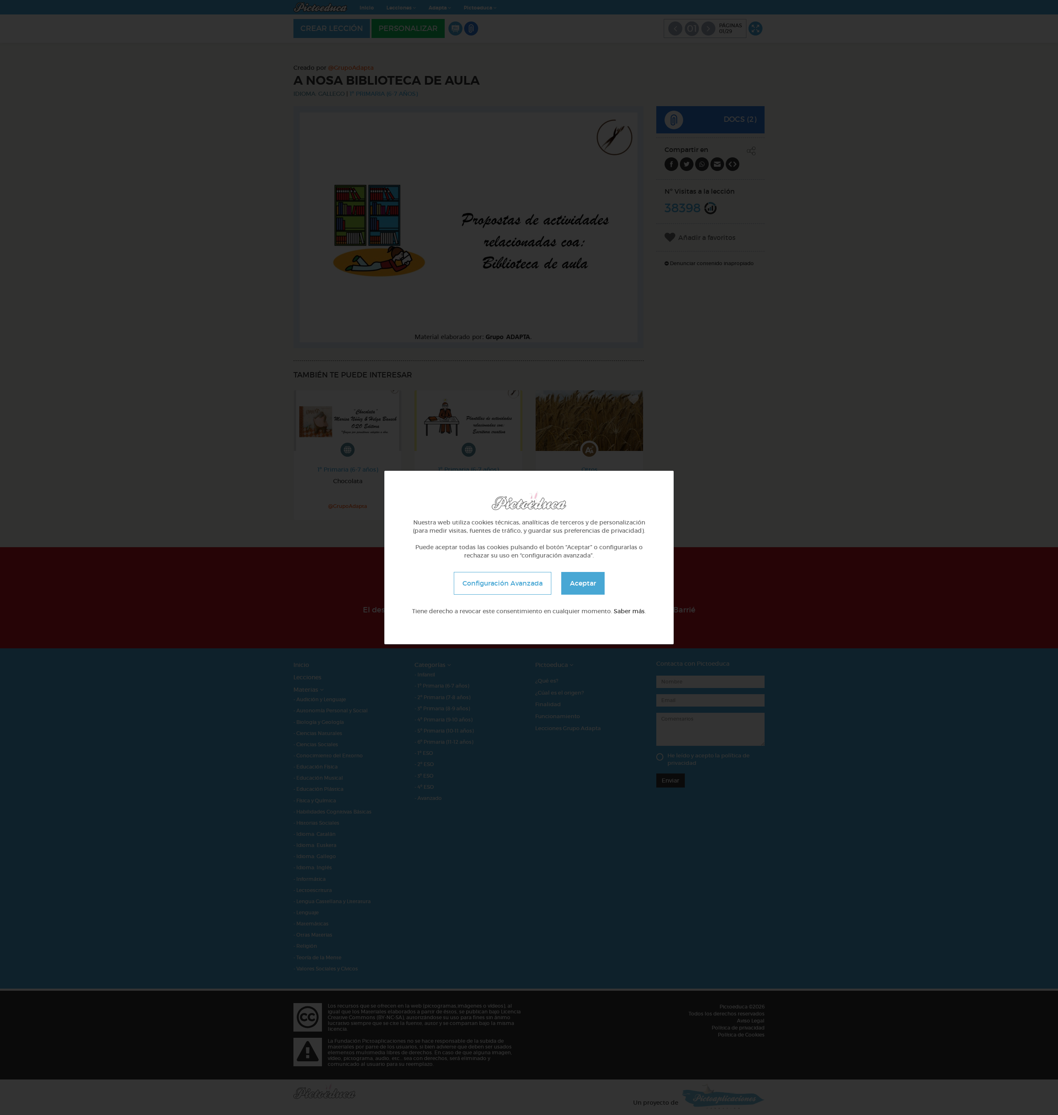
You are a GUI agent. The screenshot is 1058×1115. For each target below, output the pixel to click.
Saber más (629, 611)
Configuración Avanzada (502, 583)
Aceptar (583, 583)
